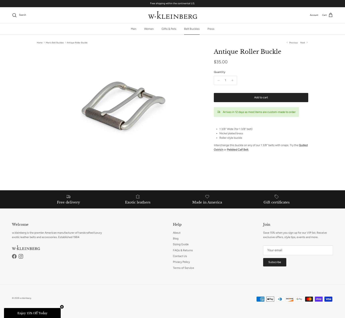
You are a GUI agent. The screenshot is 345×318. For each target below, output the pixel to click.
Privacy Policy (181, 262)
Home (40, 42)
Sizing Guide (181, 244)
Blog (175, 238)
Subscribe (274, 262)
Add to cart (261, 97)
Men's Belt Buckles (55, 42)
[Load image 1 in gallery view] (121, 104)
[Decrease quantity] (217, 80)
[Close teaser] (62, 307)
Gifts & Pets (169, 29)
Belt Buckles (192, 29)
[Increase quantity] (233, 80)
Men (133, 29)
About (176, 232)
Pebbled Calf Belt (237, 149)
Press (210, 29)
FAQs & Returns (183, 250)
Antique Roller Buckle (77, 42)
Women (149, 29)
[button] (32, 313)
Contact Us (180, 256)
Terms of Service (183, 268)
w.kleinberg (25, 298)
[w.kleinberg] (172, 15)
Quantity (219, 72)
